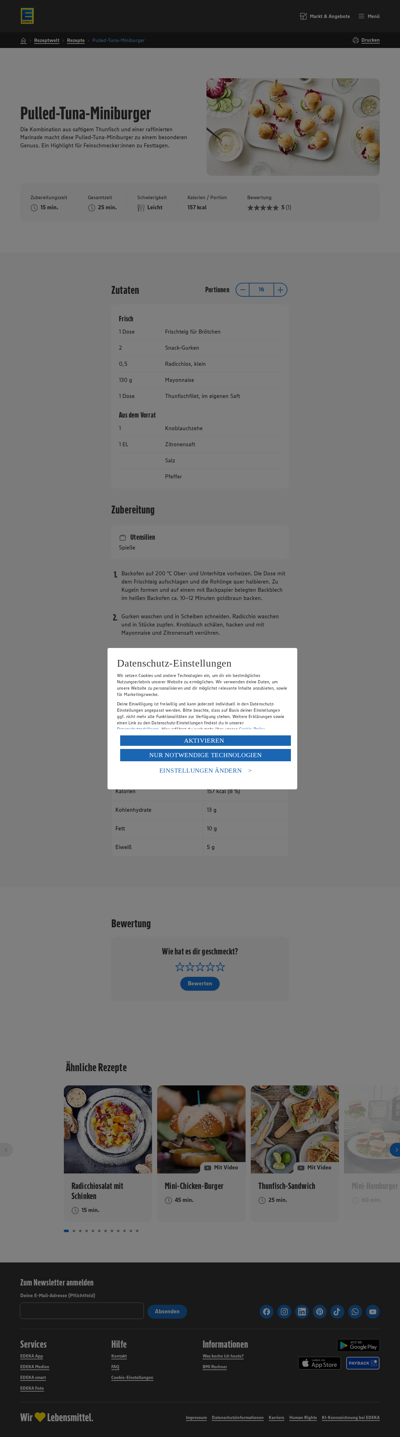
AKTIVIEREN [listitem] (204, 740)
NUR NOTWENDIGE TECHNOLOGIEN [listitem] (205, 754)
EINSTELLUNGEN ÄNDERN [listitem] (200, 770)
